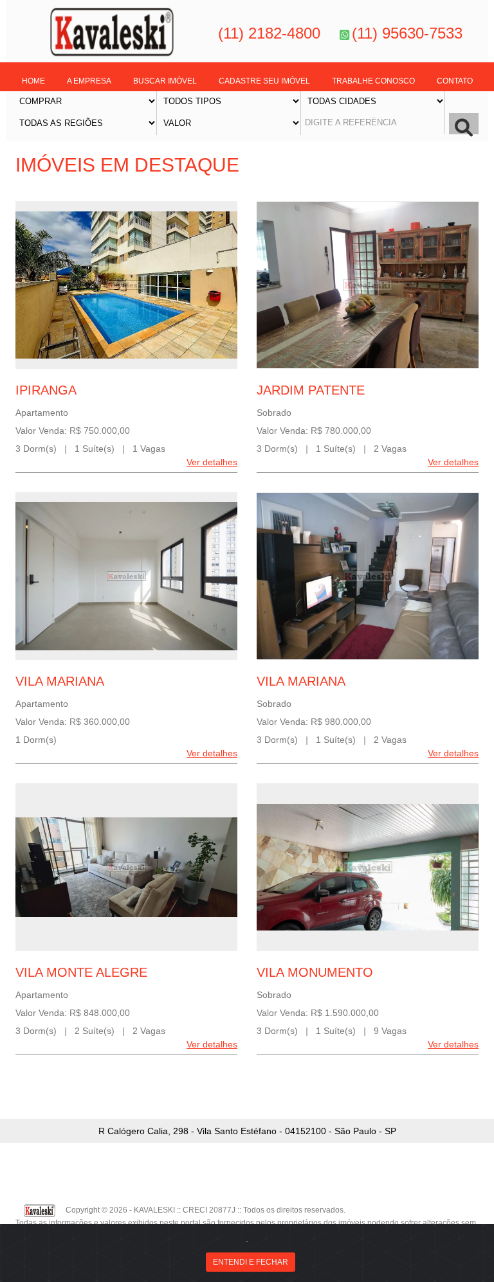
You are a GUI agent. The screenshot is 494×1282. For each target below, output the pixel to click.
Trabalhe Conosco (373, 80)
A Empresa (89, 80)
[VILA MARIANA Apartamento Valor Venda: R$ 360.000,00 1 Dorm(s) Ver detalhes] (126, 576)
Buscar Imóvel (165, 80)
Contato (455, 80)
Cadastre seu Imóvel (264, 80)
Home (33, 80)
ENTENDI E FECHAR (250, 1262)
